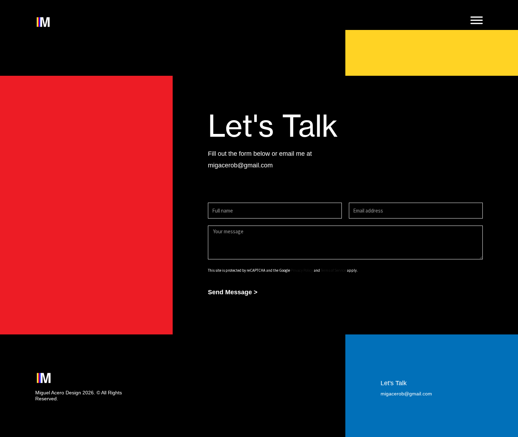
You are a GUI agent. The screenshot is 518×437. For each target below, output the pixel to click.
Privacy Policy (302, 270)
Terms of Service (333, 270)
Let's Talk (394, 383)
